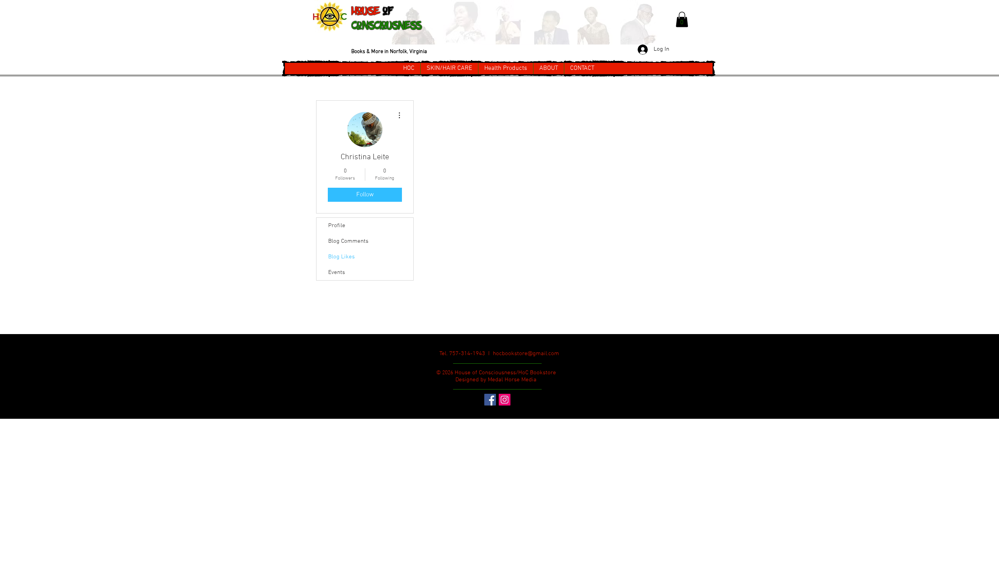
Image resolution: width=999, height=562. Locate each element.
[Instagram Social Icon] (504, 399)
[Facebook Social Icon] (490, 399)
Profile (336, 225)
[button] (681, 19)
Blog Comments (348, 241)
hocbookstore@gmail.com (526, 353)
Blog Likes (341, 256)
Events (336, 272)
